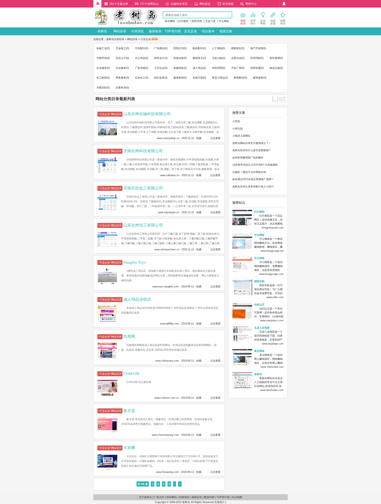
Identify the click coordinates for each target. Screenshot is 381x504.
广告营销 (140, 67)
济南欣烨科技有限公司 (143, 151)
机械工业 (101, 48)
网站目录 (120, 31)
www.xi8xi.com (275, 297)
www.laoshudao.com (272, 390)
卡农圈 (129, 447)
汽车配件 (140, 48)
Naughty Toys (134, 262)
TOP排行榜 (173, 31)
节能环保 (101, 58)
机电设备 (178, 58)
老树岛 (102, 31)
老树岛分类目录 (115, 39)
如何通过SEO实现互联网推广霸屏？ (253, 179)
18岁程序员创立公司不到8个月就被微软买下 (257, 164)
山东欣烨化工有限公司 (143, 225)
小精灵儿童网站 (241, 135)
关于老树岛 (145, 497)
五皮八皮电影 (262, 327)
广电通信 (159, 48)
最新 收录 (243, 22)
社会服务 (121, 67)
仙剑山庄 (259, 304)
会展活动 (236, 58)
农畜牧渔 (121, 87)
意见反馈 (190, 31)
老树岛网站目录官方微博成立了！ (251, 143)
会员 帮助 (263, 22)
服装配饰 (178, 77)
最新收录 (155, 31)
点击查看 (215, 138)
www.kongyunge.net (272, 250)
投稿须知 (184, 497)
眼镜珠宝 (198, 58)
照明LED (178, 48)
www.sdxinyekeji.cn (168, 138)
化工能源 (101, 77)
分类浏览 (137, 31)
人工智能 (217, 48)
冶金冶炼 (217, 58)
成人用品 (198, 67)
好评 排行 (253, 22)
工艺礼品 (159, 67)
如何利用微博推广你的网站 (247, 157)
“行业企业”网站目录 (109, 114)
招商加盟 (255, 67)
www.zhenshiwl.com (272, 366)
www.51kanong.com (167, 471)
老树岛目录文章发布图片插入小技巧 (253, 186)
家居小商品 (218, 77)
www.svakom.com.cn (166, 397)
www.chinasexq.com (167, 360)
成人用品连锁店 (137, 299)
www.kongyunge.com (271, 274)
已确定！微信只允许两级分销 (249, 172)
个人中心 (283, 4)
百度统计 (219, 502)
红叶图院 (183, 21)
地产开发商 (256, 48)
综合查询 (208, 31)
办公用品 (140, 58)
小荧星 (236, 121)
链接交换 (225, 31)
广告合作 (159, 497)
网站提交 (205, 3)
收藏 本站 (282, 22)
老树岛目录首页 (97, 4)
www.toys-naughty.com (165, 286)
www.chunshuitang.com (165, 434)
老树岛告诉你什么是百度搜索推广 (251, 150)
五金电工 (121, 48)
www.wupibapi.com (273, 343)
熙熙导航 (197, 21)
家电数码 (239, 77)
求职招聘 (217, 67)
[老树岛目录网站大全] (128, 24)
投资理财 (255, 58)
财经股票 (275, 58)
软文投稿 (228, 3)
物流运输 (275, 67)
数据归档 (209, 497)
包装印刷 (198, 77)
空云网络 (224, 21)
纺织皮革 (159, 77)
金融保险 (178, 67)
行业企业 (145, 39)
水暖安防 (101, 87)
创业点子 (121, 58)
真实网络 (170, 21)
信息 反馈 (272, 22)
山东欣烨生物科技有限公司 (147, 114)
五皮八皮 (210, 21)
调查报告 (236, 48)
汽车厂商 (236, 67)
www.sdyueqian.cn (168, 212)
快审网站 (171, 497)
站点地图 (237, 497)
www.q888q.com (169, 323)
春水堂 (129, 410)
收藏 (198, 138)
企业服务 (101, 67)
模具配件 (197, 48)
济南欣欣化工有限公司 (143, 188)
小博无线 (237, 128)
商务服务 (121, 77)
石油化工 (140, 77)
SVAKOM (131, 373)
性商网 (129, 336)
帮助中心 (251, 3)
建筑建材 (258, 77)
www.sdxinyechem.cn (166, 249)
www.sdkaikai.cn (169, 175)
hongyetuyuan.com (273, 227)
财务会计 (159, 58)
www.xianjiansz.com (272, 320)
